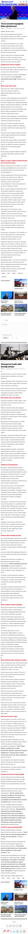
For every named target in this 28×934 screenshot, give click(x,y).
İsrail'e (18, 878)
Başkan (3, 273)
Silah (23, 878)
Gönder (5, 337)
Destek (8, 878)
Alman (3, 878)
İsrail (14, 878)
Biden (8, 273)
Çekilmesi (20, 273)
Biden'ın (14, 273)
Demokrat (4, 276)
